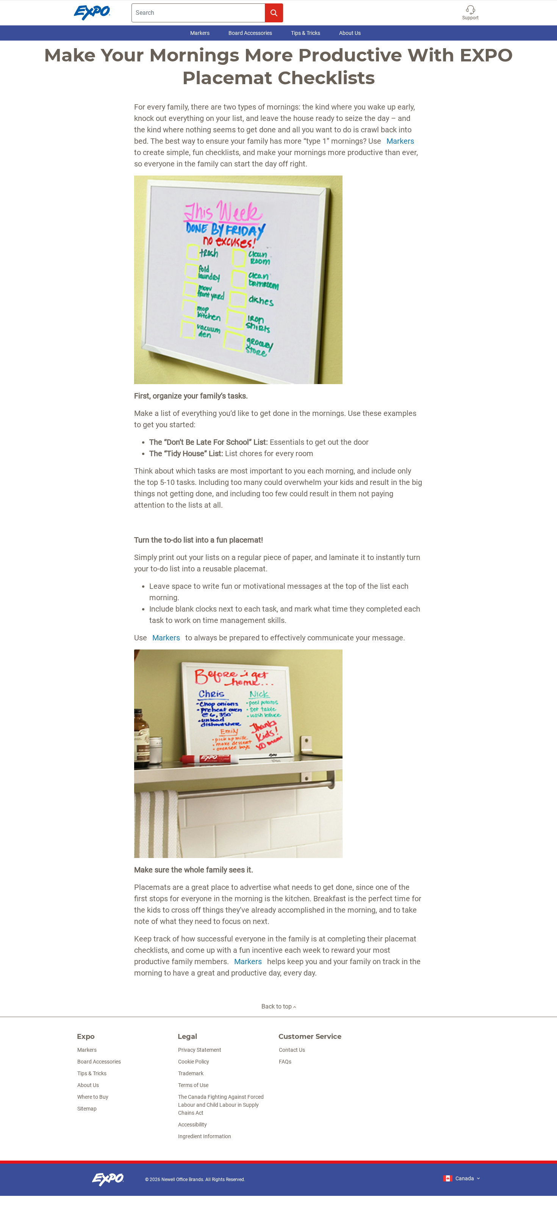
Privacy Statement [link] (199, 1050)
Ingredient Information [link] (204, 1136)
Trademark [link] (190, 1073)
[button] (470, 12)
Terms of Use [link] (193, 1085)
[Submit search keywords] (274, 12)
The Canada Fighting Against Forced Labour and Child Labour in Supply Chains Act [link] (221, 1105)
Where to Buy (92, 1097)
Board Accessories (250, 33)
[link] (108, 1180)
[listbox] (461, 1178)
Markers (200, 33)
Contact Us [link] (292, 1050)
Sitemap (87, 1109)
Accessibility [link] (192, 1125)
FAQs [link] (285, 1062)
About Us (350, 33)
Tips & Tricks (305, 33)
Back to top (277, 1006)
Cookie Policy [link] (193, 1062)
